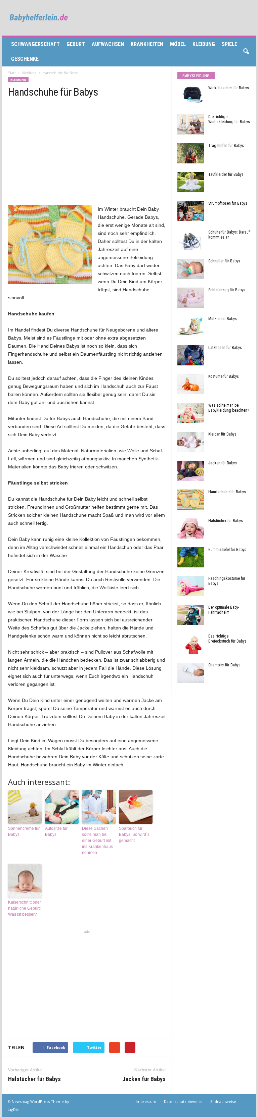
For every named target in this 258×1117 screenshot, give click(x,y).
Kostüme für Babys (223, 376)
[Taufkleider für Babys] (190, 182)
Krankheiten (147, 44)
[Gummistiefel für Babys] (190, 557)
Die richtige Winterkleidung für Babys (229, 119)
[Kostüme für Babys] (190, 384)
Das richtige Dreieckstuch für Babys (227, 639)
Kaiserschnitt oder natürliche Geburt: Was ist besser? (24, 908)
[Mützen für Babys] (190, 326)
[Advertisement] (87, 148)
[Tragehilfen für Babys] (190, 153)
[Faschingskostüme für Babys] (190, 586)
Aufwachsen (108, 44)
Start (12, 72)
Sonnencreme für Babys (24, 831)
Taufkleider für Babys (226, 174)
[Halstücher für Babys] (190, 528)
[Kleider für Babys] (190, 442)
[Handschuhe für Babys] (190, 500)
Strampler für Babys (224, 665)
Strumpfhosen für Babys (227, 203)
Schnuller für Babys (224, 261)
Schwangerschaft (35, 44)
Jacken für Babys (144, 1078)
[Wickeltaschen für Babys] (190, 96)
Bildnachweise (223, 1101)
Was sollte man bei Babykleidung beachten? (228, 408)
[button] (246, 51)
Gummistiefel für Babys (227, 549)
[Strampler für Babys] (190, 673)
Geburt (76, 44)
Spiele (229, 44)
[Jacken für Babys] (190, 471)
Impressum (146, 1101)
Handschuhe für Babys (227, 492)
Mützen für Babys (222, 318)
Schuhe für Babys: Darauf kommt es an (229, 235)
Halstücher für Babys (34, 1078)
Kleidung (203, 44)
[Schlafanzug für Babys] (190, 298)
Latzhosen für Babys (225, 347)
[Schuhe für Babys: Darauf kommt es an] (190, 240)
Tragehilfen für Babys (226, 145)
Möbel (178, 44)
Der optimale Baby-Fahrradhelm (223, 610)
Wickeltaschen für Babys (228, 88)
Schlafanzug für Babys (226, 290)
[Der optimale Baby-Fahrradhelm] (190, 615)
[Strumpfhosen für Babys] (190, 211)
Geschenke (25, 59)
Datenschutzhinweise (183, 1101)
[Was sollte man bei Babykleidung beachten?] (190, 413)
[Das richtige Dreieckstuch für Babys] (190, 644)
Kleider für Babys (222, 434)
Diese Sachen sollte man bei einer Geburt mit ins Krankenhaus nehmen (97, 840)
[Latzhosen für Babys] (190, 355)
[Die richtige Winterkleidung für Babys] (190, 124)
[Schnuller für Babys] (190, 269)
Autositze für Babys (56, 831)
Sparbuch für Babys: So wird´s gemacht (134, 834)
